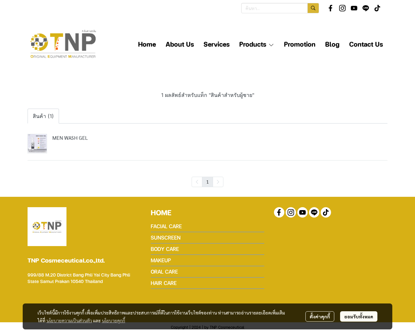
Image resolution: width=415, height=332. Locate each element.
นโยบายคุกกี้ (113, 320)
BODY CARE (165, 249)
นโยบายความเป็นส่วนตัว (69, 320)
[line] (366, 8)
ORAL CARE (164, 271)
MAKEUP (161, 260)
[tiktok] (377, 8)
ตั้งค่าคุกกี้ (320, 316)
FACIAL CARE (166, 226)
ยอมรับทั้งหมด (358, 316)
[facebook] (331, 8)
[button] (280, 8)
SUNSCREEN (166, 237)
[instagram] (342, 8)
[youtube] (354, 8)
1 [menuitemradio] (207, 181)
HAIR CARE (164, 283)
